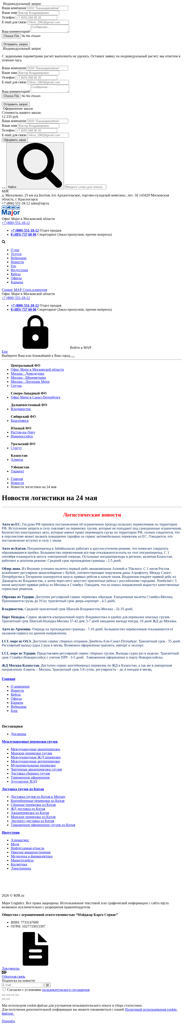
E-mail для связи (14, 22)
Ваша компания (14, 8)
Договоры (18, 734)
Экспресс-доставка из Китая (32, 821)
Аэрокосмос (20, 840)
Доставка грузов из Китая (23, 789)
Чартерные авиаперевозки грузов (36, 769)
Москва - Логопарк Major (30, 381)
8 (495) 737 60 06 (23, 234)
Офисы (16, 278)
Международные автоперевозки (35, 761)
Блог (14, 711)
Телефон (8, 17)
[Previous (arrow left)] (3, 999)
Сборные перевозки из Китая (33, 805)
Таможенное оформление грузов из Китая (43, 825)
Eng (5, 351)
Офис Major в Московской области (37, 369)
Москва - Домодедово (27, 373)
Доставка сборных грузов (30, 773)
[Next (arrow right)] (8, 999)
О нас (15, 250)
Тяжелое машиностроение (31, 852)
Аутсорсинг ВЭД (24, 781)
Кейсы (16, 274)
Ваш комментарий (16, 31)
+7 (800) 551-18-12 (16, 223)
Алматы (17, 459)
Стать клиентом (35, 290)
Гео (13, 266)
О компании (20, 686)
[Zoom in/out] (17, 995)
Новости (17, 262)
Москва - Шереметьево (28, 377)
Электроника (21, 868)
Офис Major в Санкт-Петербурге (35, 397)
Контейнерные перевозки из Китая (37, 801)
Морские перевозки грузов (31, 753)
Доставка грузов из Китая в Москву (38, 797)
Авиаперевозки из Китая (30, 813)
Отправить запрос (16, 44)
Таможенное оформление (30, 777)
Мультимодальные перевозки (33, 765)
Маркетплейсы (22, 860)
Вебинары (18, 258)
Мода (15, 844)
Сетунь (16, 386)
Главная (8, 679)
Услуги (16, 254)
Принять (8, 1021)
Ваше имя (9, 13)
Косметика (19, 864)
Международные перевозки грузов (30, 741)
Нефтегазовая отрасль (27, 848)
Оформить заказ (15, 140)
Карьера (17, 282)
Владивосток (21, 409)
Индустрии (19, 270)
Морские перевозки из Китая (33, 817)
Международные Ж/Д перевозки (36, 757)
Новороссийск (22, 436)
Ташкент (17, 471)
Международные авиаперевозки (35, 749)
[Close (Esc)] (3, 995)
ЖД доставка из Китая (28, 809)
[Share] (8, 995)
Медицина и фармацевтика (32, 856)
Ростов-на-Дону (23, 432)
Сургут (16, 448)
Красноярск (20, 420)
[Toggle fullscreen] (12, 995)
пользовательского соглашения (66, 990)
